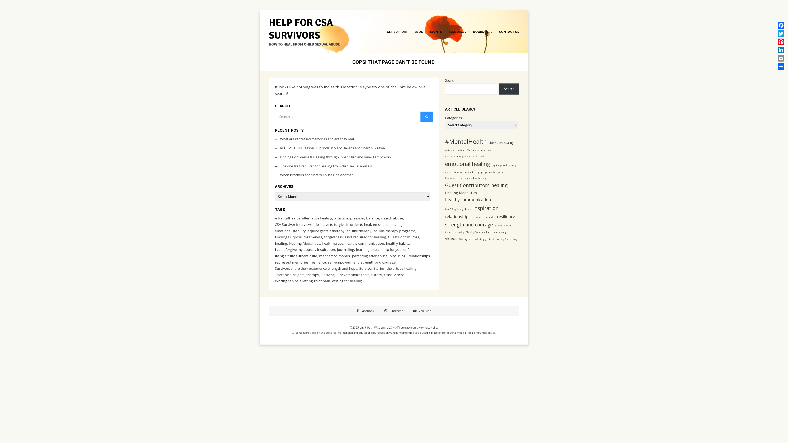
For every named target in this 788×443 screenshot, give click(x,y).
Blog (419, 32)
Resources (457, 32)
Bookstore (482, 32)
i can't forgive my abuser (295, 249)
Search (450, 80)
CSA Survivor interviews (294, 224)
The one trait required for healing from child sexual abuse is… (327, 166)
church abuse (392, 218)
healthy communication (364, 243)
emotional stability (290, 230)
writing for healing (347, 281)
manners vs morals (334, 255)
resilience (318, 262)
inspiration (326, 249)
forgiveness (313, 237)
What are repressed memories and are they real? (317, 139)
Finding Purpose (288, 237)
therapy (312, 274)
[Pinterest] (781, 42)
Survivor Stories (372, 268)
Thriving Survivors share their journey (351, 274)
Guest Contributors (403, 237)
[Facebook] (781, 25)
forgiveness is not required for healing (355, 237)
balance (372, 218)
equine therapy (359, 230)
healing (281, 243)
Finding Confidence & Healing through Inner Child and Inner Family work (335, 157)
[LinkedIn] (781, 50)
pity (392, 255)
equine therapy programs (394, 230)
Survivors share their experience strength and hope (316, 268)
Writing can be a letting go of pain (302, 281)
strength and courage (378, 262)
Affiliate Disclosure (406, 327)
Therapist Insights (289, 274)
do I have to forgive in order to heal (343, 224)
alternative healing (317, 218)
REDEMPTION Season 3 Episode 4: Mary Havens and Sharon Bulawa (332, 148)
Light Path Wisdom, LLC (376, 327)
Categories (453, 118)
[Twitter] (781, 34)
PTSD (402, 255)
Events (436, 32)
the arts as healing (401, 268)
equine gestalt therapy (326, 230)
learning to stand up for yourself (382, 249)
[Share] (781, 66)
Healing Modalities (304, 243)
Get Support (397, 32)
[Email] (781, 58)
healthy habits (397, 243)
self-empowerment (343, 262)
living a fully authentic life (296, 255)
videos (399, 274)
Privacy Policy (429, 327)
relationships (419, 255)
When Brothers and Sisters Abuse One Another (316, 175)
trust (388, 274)
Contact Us (509, 32)
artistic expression (349, 218)
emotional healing (388, 224)
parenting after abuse (369, 255)
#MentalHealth (287, 218)
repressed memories (291, 262)
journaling (345, 249)
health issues (332, 243)
